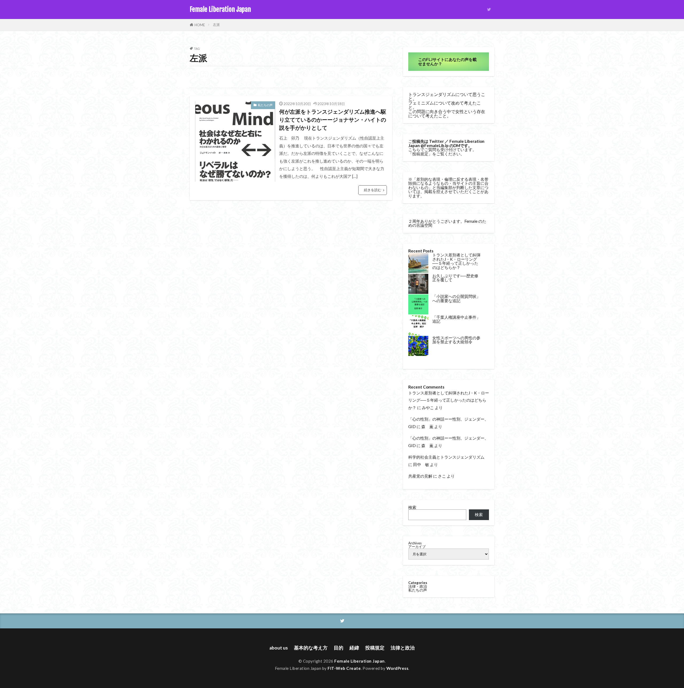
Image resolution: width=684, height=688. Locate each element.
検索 (412, 507)
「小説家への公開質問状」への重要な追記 (456, 298)
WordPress (397, 668)
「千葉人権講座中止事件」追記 (456, 319)
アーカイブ (417, 546)
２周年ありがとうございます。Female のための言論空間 (447, 223)
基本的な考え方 (311, 648)
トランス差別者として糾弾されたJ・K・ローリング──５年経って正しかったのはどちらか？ (456, 261)
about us (278, 648)
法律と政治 (403, 648)
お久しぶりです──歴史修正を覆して (455, 277)
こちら (414, 149)
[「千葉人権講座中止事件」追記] (418, 325)
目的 (338, 648)
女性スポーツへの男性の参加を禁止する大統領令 (456, 339)
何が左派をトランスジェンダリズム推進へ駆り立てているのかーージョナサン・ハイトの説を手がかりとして (332, 119)
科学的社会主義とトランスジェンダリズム (446, 457)
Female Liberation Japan (220, 9)
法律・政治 (417, 586)
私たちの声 (265, 105)
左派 (216, 24)
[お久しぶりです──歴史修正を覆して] (418, 284)
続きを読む (372, 190)
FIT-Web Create (344, 668)
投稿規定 (420, 153)
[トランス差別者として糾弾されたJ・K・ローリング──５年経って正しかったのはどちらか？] (418, 263)
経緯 (354, 648)
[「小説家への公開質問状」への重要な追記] (418, 304)
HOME (200, 25)
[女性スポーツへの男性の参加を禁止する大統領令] (418, 346)
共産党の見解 (420, 476)
